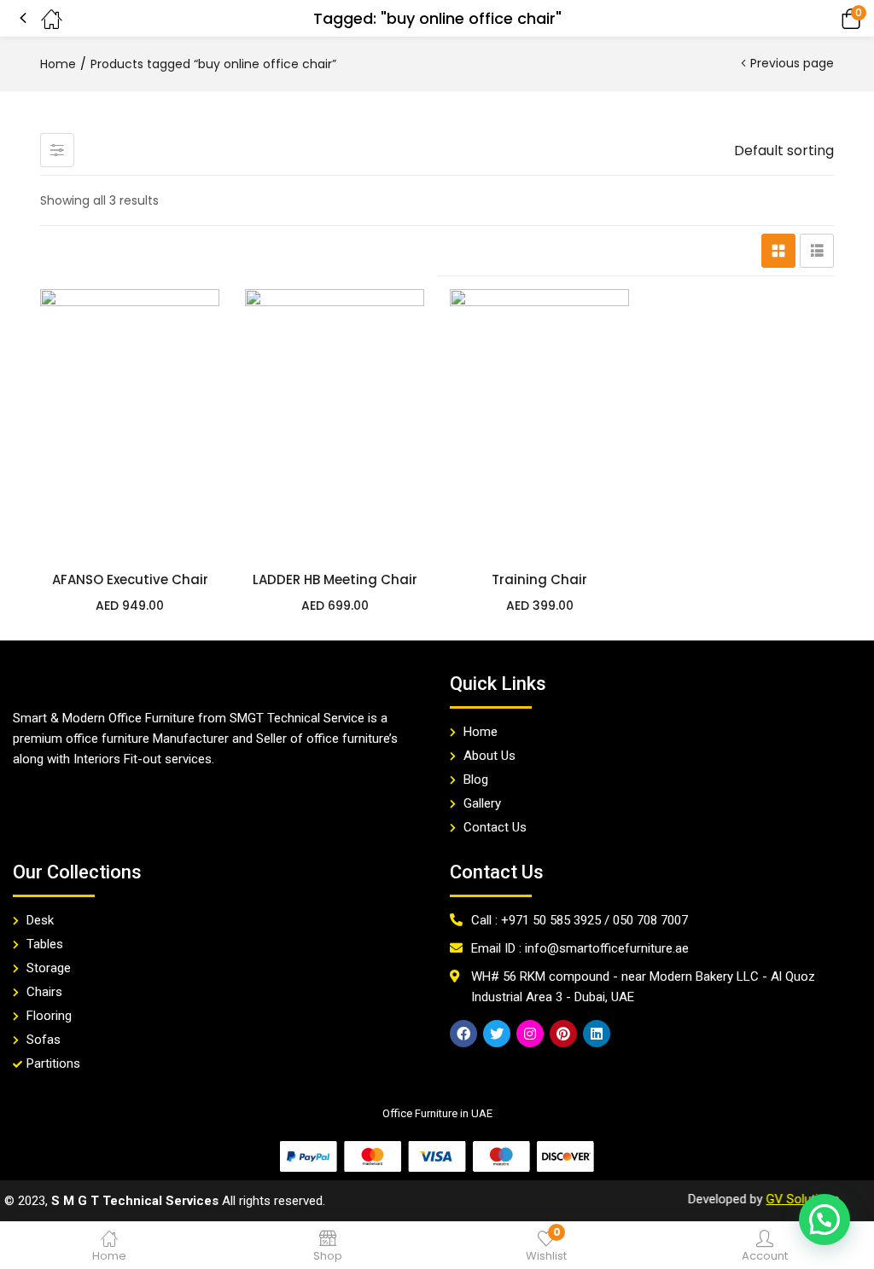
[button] (827, 18)
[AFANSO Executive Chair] (129, 423)
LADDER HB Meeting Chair (335, 579)
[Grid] (778, 251)
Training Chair (539, 579)
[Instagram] (530, 1033)
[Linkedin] (596, 1033)
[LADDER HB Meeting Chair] (334, 423)
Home (58, 63)
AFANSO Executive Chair (130, 579)
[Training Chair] (539, 423)
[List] (817, 251)
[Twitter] (496, 1033)
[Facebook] (463, 1033)
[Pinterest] (563, 1033)
